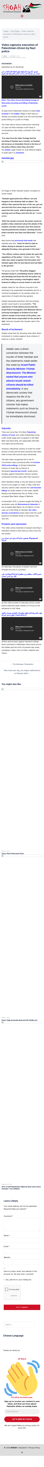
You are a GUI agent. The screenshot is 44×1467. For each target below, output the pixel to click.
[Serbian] (17, 1341)
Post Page (15, 31)
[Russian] (15, 1341)
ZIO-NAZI (23, 57)
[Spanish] (19, 1341)
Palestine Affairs (15, 57)
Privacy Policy (34, 1448)
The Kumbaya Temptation (23, 664)
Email (7, 1246)
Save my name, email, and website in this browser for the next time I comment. (20, 1272)
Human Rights (6, 57)
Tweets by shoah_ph (11, 1350)
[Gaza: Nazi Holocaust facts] (22, 768)
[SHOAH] (22, 7)
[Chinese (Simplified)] (6, 1341)
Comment (8, 1216)
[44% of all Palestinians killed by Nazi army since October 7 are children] (22, 1101)
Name (7, 1235)
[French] (13, 1341)
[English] (11, 1341)
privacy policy (31, 1425)
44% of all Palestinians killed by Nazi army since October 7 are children (21, 1188)
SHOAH (5, 56)
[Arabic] (4, 1341)
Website (7, 1257)
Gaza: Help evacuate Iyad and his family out (19, 1020)
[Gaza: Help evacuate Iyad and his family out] (22, 935)
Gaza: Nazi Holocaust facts (13, 853)
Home (6, 31)
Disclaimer (23, 1448)
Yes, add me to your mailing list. (18, 1280)
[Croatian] (8, 1341)
